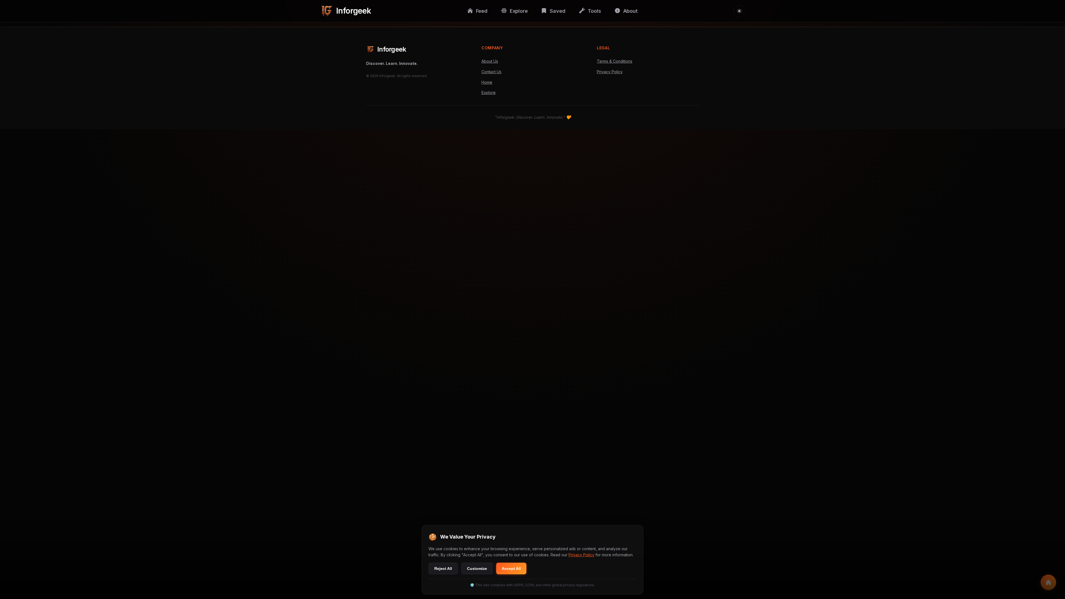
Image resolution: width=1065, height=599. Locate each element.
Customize (477, 568)
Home (486, 82)
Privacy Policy (610, 71)
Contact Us (491, 71)
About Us (489, 61)
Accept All (511, 568)
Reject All (443, 568)
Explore (488, 92)
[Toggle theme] (739, 11)
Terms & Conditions (614, 61)
